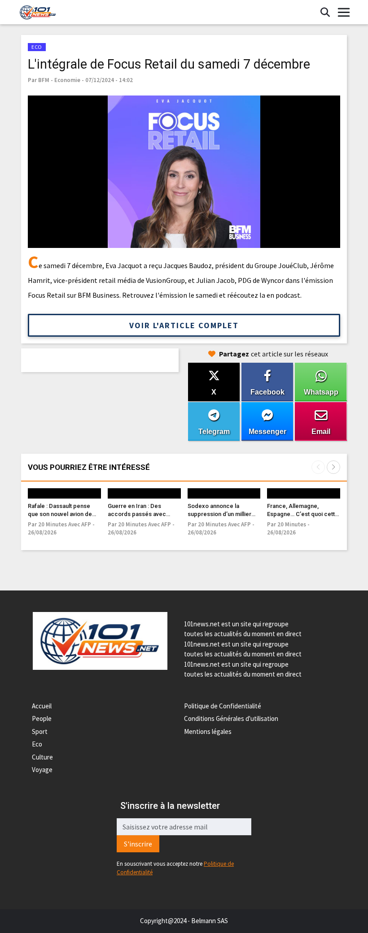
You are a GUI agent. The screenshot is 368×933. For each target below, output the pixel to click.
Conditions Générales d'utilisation (231, 718)
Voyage (42, 769)
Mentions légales (208, 731)
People (42, 718)
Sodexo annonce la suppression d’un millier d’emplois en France (219, 514)
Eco (37, 744)
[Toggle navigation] (343, 12)
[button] (333, 467)
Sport (40, 731)
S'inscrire (138, 843)
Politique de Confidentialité (222, 706)
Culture (42, 757)
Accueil (42, 706)
